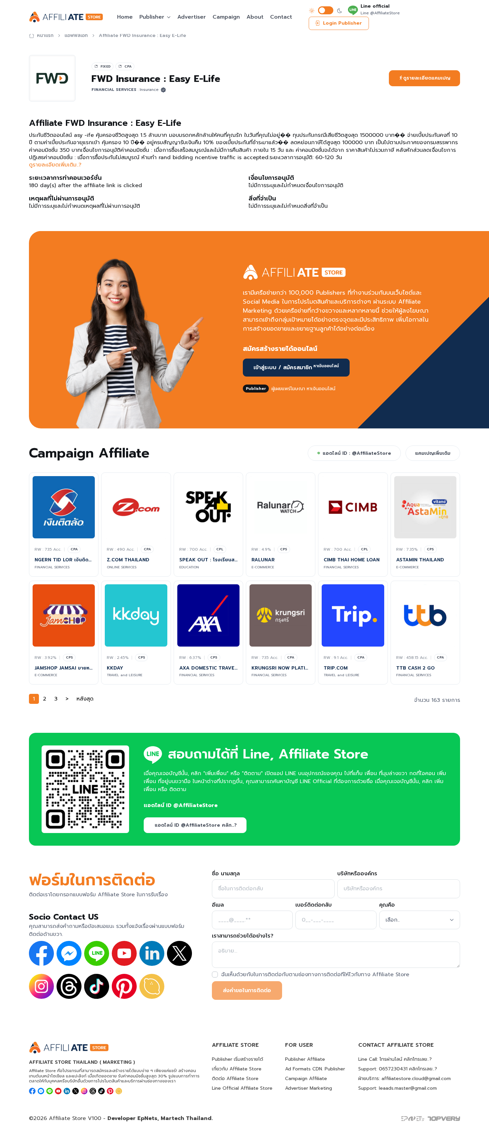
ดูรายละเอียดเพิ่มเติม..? (55, 165)
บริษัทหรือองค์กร (357, 874)
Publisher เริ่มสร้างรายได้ (237, 1059)
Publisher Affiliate (305, 1059)
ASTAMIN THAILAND (420, 560)
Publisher (151, 17)
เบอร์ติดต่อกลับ (313, 905)
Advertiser (191, 17)
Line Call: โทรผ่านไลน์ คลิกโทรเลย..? (395, 1059)
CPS (283, 549)
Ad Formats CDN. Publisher (315, 1068)
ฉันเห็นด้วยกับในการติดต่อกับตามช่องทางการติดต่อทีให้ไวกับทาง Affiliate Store (315, 975)
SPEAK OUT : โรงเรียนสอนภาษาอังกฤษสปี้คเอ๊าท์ (208, 560)
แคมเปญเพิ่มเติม (432, 453)
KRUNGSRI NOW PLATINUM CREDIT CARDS (280, 668)
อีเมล (218, 905)
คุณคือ (387, 905)
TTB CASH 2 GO (415, 668)
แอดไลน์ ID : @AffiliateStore (357, 453)
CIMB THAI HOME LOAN (352, 560)
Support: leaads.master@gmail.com (397, 1088)
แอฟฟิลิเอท (76, 35)
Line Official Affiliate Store (242, 1088)
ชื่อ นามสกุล (226, 874)
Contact (281, 17)
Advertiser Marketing (308, 1088)
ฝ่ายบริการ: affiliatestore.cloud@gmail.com (404, 1078)
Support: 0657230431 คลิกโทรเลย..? (397, 1068)
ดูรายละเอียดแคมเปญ (426, 78)
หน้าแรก (45, 35)
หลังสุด (85, 699)
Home (125, 17)
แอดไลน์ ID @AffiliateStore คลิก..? (196, 825)
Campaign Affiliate (306, 1078)
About (254, 17)
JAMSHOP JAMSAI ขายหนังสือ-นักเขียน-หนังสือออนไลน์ (64, 668)
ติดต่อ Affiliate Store (235, 1078)
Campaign (226, 17)
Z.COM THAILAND (128, 560)
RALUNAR (263, 560)
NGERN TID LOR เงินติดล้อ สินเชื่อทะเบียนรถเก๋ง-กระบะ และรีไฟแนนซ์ (64, 560)
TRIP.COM (336, 668)
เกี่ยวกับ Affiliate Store (236, 1068)
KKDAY (115, 668)
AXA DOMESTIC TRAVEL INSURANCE (208, 668)
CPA (74, 549)
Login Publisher (342, 23)
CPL (219, 549)
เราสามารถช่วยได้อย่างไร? (242, 936)
